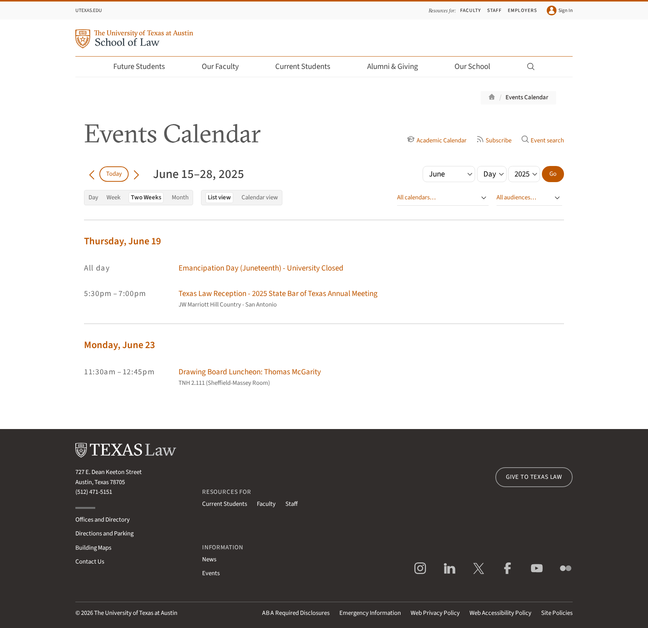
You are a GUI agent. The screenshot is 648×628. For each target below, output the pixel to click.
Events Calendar (527, 97)
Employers (522, 10)
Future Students (139, 66)
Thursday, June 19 (122, 241)
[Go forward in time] (136, 173)
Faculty (470, 10)
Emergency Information (370, 613)
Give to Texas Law (534, 476)
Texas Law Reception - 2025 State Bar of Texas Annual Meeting (278, 293)
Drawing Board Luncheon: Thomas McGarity (249, 371)
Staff (494, 10)
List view (219, 197)
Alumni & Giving (392, 66)
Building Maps (93, 547)
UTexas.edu (88, 10)
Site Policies (557, 613)
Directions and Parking (104, 533)
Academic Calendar (441, 140)
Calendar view (260, 197)
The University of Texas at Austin (135, 613)
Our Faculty (220, 66)
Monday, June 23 (119, 345)
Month (180, 197)
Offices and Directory (102, 519)
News (209, 559)
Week (113, 197)
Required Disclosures (296, 613)
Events (211, 573)
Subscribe (499, 140)
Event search (547, 140)
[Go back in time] (91, 173)
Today (114, 173)
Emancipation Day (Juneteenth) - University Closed (261, 268)
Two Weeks (146, 197)
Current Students (302, 66)
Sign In (565, 10)
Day (93, 197)
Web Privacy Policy (435, 613)
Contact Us (89, 561)
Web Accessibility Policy (500, 613)
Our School (472, 66)
